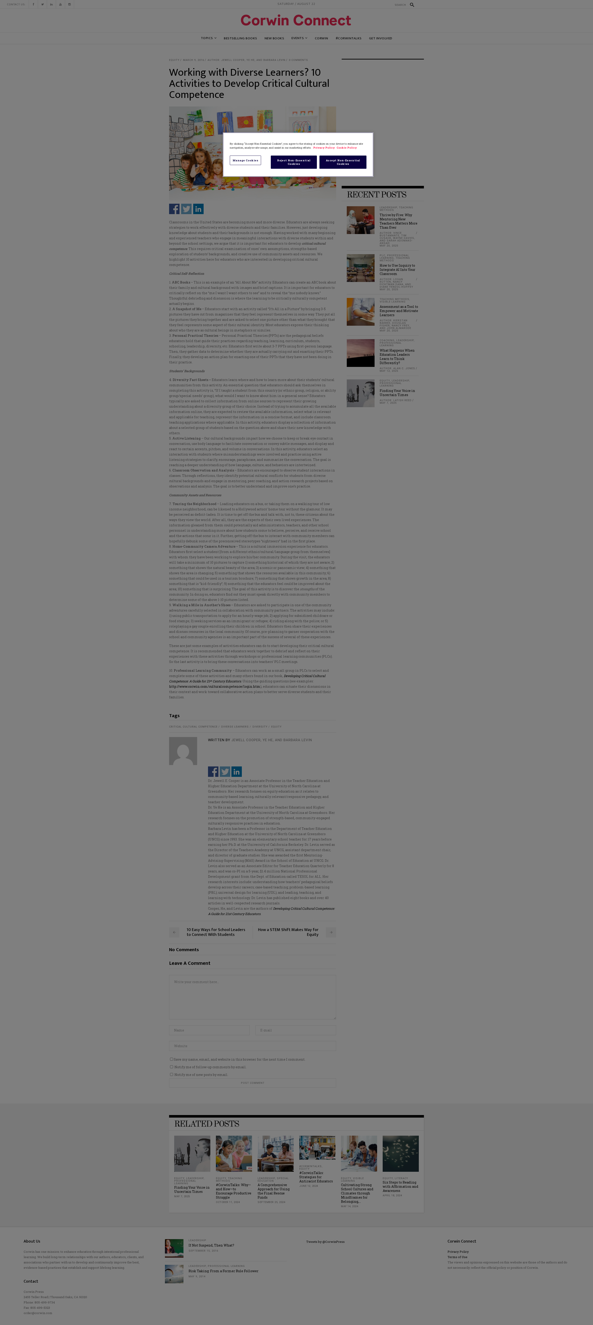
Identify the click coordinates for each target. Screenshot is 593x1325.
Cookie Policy (347, 147)
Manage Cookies (246, 160)
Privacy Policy (324, 147)
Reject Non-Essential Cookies (293, 162)
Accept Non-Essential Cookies (343, 162)
